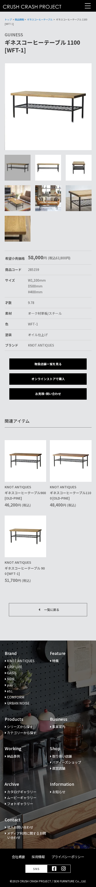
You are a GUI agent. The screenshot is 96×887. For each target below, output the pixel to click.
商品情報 (19, 19)
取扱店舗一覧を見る (48, 364)
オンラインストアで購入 (48, 379)
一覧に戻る (51, 609)
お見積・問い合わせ (48, 393)
